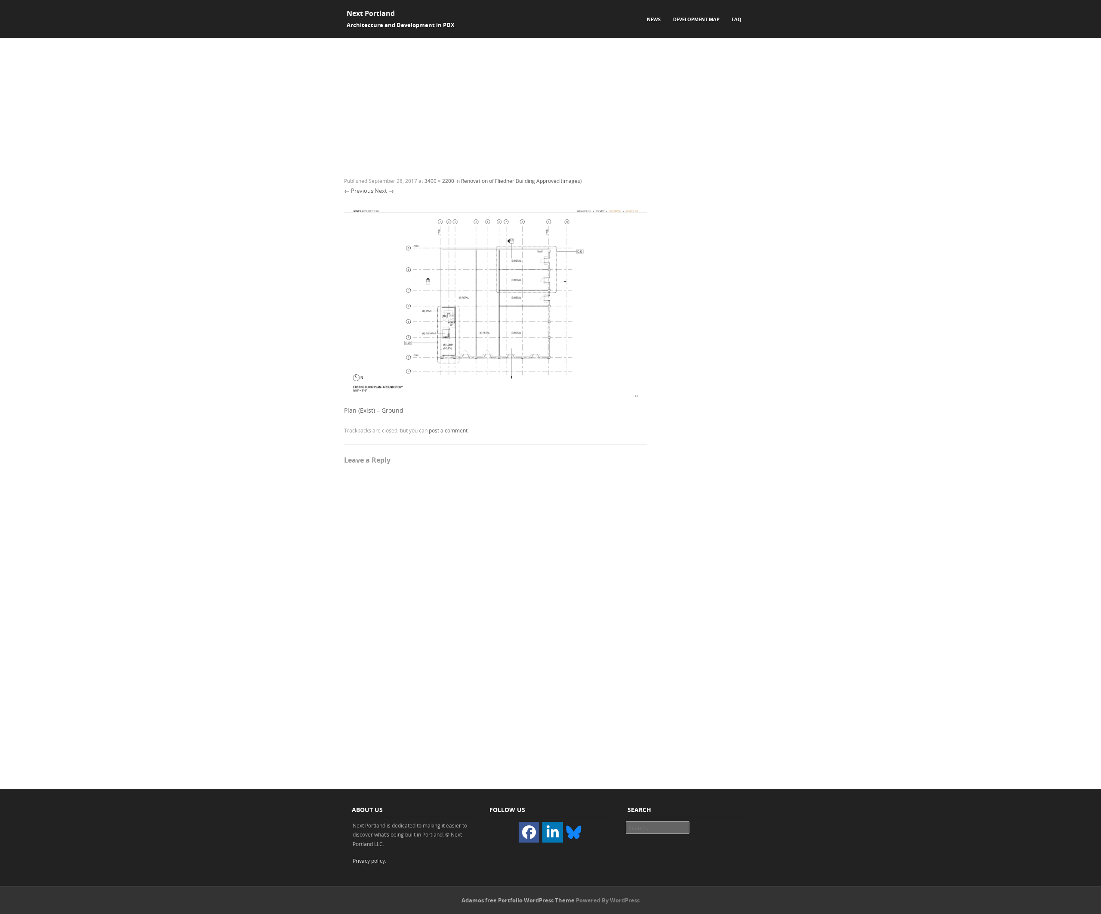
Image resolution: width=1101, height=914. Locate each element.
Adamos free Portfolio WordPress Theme (518, 900)
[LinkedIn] (552, 832)
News (654, 19)
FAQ (736, 19)
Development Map (696, 19)
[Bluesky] (573, 831)
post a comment (448, 430)
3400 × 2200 (439, 180)
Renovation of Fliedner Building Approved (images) (521, 180)
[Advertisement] (550, 103)
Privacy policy (369, 860)
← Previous (358, 191)
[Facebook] (529, 832)
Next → (384, 191)
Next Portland (371, 13)
